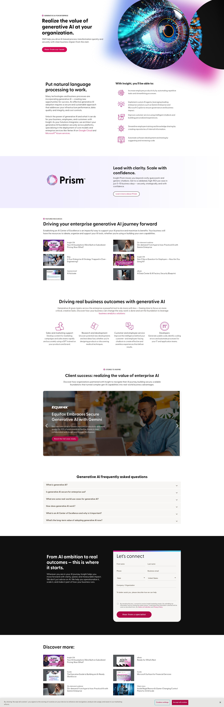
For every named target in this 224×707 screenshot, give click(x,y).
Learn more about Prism (126, 194)
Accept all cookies (180, 702)
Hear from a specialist (134, 614)
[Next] (177, 426)
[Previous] (46, 426)
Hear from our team (54, 50)
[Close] (220, 702)
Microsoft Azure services (58, 133)
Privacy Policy (158, 607)
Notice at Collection (144, 607)
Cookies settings (162, 702)
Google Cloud (85, 131)
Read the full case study (65, 439)
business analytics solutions (112, 314)
